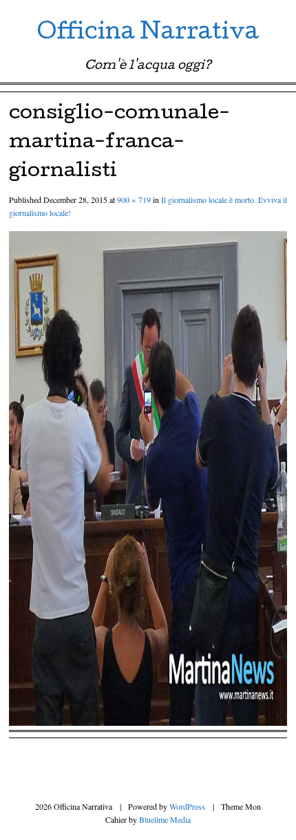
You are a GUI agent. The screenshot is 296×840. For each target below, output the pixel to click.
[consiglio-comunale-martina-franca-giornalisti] (148, 721)
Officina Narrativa (148, 34)
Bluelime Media (165, 819)
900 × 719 (134, 199)
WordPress (187, 806)
